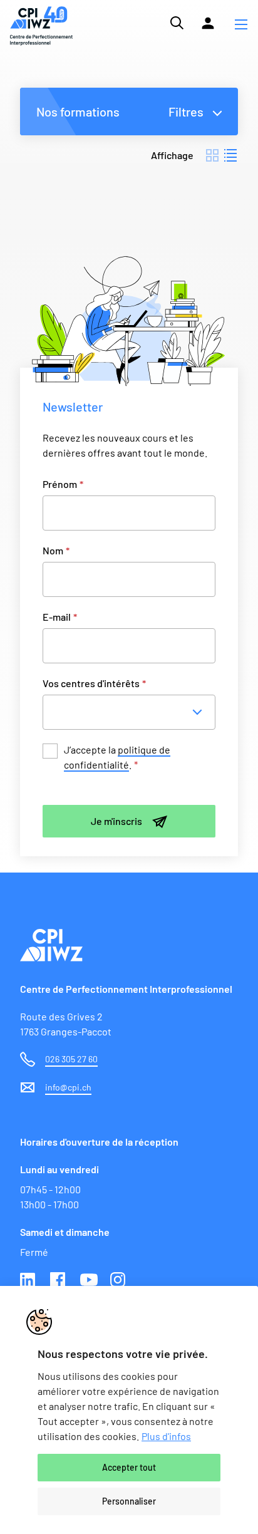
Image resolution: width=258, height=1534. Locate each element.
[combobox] (133, 712)
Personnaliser (129, 1501)
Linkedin (29, 1281)
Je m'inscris (116, 821)
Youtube (89, 1281)
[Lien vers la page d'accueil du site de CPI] (41, 26)
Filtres (186, 111)
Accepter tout (129, 1467)
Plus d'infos (166, 1436)
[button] (241, 26)
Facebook (59, 1281)
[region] (129, 1410)
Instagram (119, 1281)
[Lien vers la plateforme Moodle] (208, 23)
